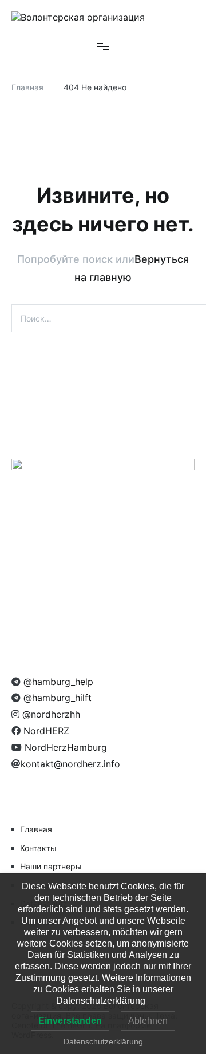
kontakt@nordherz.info (70, 764)
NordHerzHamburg (64, 747)
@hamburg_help (57, 681)
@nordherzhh (49, 714)
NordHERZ (45, 730)
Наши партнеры (51, 866)
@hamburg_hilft (56, 697)
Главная (36, 829)
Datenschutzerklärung (103, 1041)
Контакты (38, 848)
